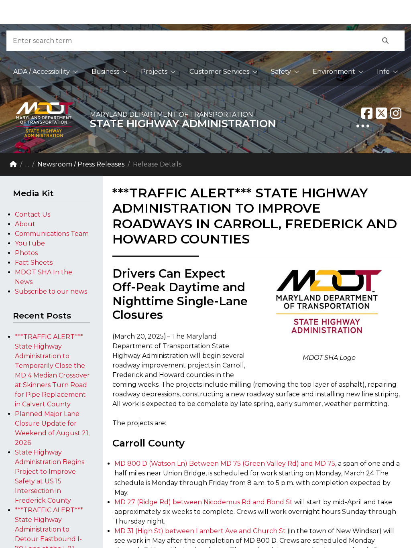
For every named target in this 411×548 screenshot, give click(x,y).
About (25, 224)
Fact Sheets (34, 262)
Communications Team (52, 233)
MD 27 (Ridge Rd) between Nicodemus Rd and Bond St (204, 502)
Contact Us (32, 214)
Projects (154, 71)
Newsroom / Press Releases (80, 164)
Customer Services (219, 71)
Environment (334, 71)
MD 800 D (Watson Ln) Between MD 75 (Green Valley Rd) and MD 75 (224, 463)
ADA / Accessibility (41, 71)
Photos (26, 253)
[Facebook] (366, 113)
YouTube (30, 243)
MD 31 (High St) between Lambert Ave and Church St (200, 531)
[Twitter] (381, 113)
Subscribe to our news (51, 291)
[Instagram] (395, 113)
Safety (281, 71)
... (27, 164)
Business (105, 71)
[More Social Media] (362, 126)
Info (383, 71)
